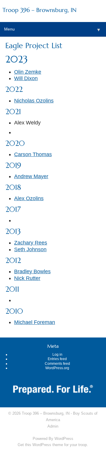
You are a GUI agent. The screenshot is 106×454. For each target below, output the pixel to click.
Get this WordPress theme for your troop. (53, 445)
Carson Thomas (33, 154)
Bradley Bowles (32, 271)
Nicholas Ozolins (34, 101)
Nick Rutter (27, 278)
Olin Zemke (27, 72)
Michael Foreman (34, 322)
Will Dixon (26, 78)
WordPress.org (57, 368)
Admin (52, 426)
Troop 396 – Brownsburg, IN (39, 10)
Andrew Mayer (31, 176)
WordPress (63, 438)
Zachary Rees (30, 243)
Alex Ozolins (29, 198)
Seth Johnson (30, 249)
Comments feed (57, 364)
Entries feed (57, 359)
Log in (57, 354)
